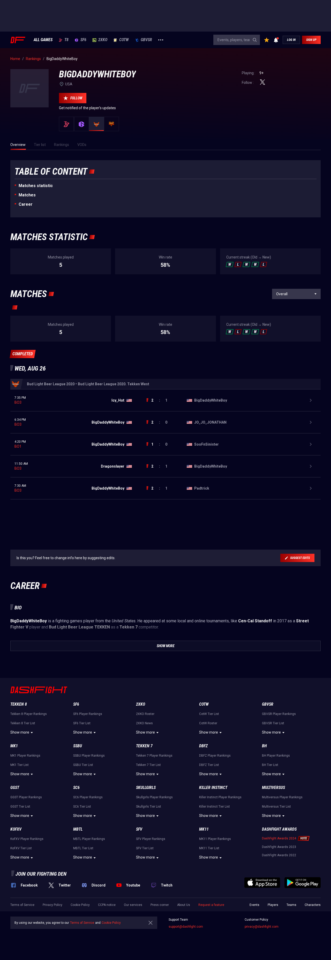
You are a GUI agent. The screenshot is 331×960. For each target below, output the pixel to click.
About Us (183, 905)
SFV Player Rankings (150, 839)
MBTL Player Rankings (89, 839)
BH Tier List (270, 765)
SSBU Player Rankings (89, 755)
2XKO (102, 40)
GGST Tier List (20, 806)
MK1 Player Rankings (25, 755)
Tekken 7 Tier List (148, 765)
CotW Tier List (209, 714)
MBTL (77, 829)
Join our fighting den (41, 874)
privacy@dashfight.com (262, 926)
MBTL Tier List (83, 848)
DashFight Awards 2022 (279, 855)
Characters (313, 905)
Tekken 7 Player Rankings (154, 755)
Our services (133, 905)
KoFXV (15, 829)
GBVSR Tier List (273, 723)
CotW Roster (208, 723)
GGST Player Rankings (26, 797)
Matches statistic (36, 185)
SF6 (83, 40)
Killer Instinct (213, 787)
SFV (139, 829)
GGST (14, 787)
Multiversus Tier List (276, 806)
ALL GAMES (43, 40)
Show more (19, 732)
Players (273, 905)
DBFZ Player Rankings (215, 755)
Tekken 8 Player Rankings (28, 714)
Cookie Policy (80, 905)
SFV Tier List (145, 848)
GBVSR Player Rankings (279, 714)
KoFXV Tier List (21, 848)
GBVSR (146, 40)
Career (26, 204)
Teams (291, 905)
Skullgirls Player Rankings (154, 797)
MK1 (14, 745)
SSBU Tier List (83, 765)
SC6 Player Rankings (88, 797)
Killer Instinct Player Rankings (220, 797)
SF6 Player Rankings (87, 714)
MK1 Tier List (19, 765)
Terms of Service (22, 905)
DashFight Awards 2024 (279, 838)
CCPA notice (107, 905)
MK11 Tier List (209, 848)
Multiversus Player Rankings (282, 797)
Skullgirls (146, 787)
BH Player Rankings (276, 755)
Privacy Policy (52, 905)
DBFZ (203, 745)
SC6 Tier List (82, 806)
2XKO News (144, 723)
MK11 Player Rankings (215, 839)
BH (264, 745)
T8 (66, 40)
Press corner (160, 905)
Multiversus (273, 787)
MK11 (204, 829)
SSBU (77, 745)
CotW (124, 40)
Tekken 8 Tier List (22, 723)
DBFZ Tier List (209, 765)
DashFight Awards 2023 (279, 847)
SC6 (76, 787)
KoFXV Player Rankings (26, 839)
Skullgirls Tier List (148, 806)
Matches (27, 195)
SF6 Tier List (82, 723)
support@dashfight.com (186, 926)
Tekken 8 (18, 704)
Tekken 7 (144, 745)
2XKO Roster (145, 714)
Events (254, 905)
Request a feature (211, 905)
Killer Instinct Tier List (214, 806)
